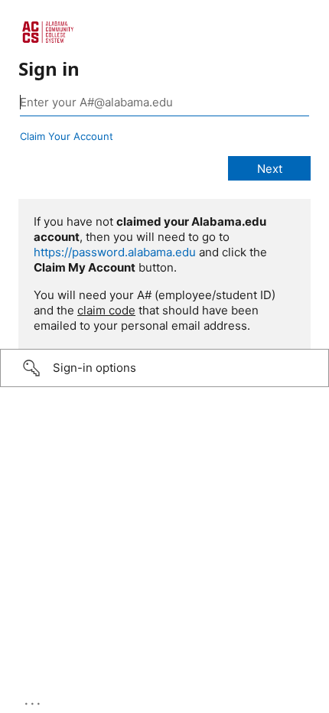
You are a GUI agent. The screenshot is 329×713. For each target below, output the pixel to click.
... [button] (33, 700)
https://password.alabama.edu (115, 252)
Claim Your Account (66, 136)
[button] (164, 368)
